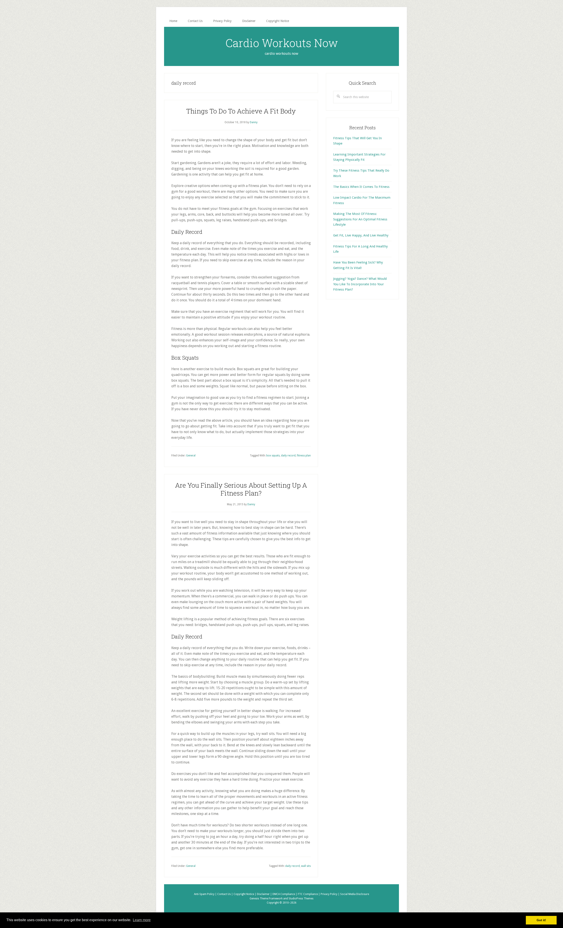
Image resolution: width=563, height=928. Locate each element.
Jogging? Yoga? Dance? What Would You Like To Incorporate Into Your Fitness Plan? (360, 284)
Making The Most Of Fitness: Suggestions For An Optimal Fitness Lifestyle (360, 219)
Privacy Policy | (330, 894)
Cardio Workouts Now (281, 43)
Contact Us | (225, 894)
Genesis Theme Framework (266, 898)
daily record (288, 455)
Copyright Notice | (245, 894)
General (191, 455)
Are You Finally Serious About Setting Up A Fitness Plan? (241, 489)
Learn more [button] (142, 920)
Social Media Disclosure (354, 894)
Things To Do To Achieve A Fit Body (241, 111)
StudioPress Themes (301, 898)
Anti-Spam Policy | (205, 894)
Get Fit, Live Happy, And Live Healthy (360, 235)
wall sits (306, 866)
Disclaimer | (264, 894)
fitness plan (304, 455)
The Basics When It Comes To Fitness (361, 187)
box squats (273, 455)
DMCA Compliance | (285, 894)
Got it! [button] (541, 920)
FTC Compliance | (309, 894)
